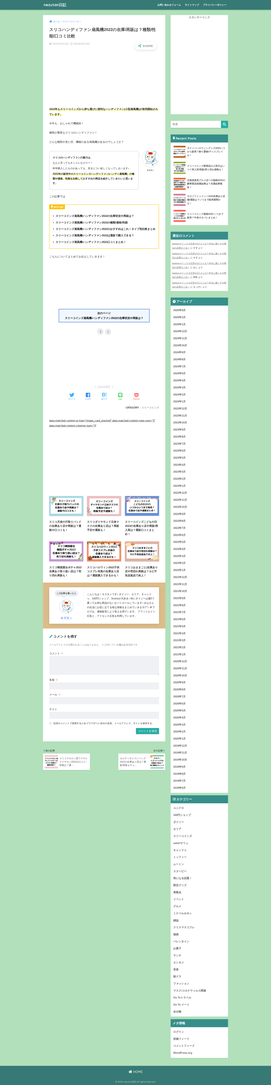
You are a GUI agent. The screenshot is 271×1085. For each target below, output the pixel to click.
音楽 (176, 969)
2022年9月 (179, 513)
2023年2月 (179, 478)
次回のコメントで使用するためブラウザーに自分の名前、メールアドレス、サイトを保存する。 (103, 723)
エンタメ (178, 962)
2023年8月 (179, 436)
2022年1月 (179, 570)
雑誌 (176, 920)
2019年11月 (180, 752)
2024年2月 (179, 394)
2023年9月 (179, 429)
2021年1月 (179, 654)
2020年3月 (179, 724)
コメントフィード (184, 1045)
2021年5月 (179, 626)
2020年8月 (179, 689)
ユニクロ (178, 807)
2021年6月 (179, 619)
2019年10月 (180, 759)
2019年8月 (179, 773)
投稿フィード (181, 1038)
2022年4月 (179, 549)
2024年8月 (179, 359)
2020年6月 (179, 703)
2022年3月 (179, 556)
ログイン (178, 1031)
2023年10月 (180, 422)
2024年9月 (179, 352)
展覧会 (177, 892)
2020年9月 (179, 682)
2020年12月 (180, 661)
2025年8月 (179, 310)
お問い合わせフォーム (169, 4)
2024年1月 (179, 401)
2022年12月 (180, 492)
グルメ (177, 906)
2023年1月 (179, 485)
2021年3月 (179, 640)
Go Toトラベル (182, 997)
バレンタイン (181, 941)
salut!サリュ (180, 843)
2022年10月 (180, 506)
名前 (53, 679)
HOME (137, 1072)
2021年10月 (180, 591)
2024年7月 (179, 366)
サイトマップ (192, 4)
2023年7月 (179, 443)
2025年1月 (179, 324)
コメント (56, 653)
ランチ (177, 955)
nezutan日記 (55, 5)
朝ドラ (177, 976)
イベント (178, 899)
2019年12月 (180, 745)
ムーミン (178, 864)
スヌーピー (180, 871)
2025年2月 (179, 317)
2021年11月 (180, 584)
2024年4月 (179, 380)
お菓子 (177, 948)
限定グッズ (180, 885)
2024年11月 (180, 338)
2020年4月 (179, 717)
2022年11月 (180, 499)
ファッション (181, 983)
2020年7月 (179, 696)
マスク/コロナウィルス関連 (189, 990)
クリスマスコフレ (184, 927)
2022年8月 (179, 520)
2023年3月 (179, 471)
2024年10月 (180, 345)
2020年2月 (179, 731)
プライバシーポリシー (214, 4)
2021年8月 (179, 605)
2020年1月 (179, 738)
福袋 (176, 934)
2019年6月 (179, 787)
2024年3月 (179, 387)
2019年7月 (179, 780)
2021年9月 (179, 598)
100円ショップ (182, 815)
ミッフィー (180, 857)
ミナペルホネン (182, 913)
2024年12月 (180, 331)
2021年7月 (179, 612)
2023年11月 (180, 415)
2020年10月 (180, 675)
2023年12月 (180, 408)
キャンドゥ (180, 850)
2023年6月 (179, 450)
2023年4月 (179, 464)
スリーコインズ (150, 407)
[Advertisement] (104, 75)
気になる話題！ (182, 878)
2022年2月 (179, 563)
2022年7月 (179, 527)
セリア (177, 828)
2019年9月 (179, 766)
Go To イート (181, 1004)
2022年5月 (179, 541)
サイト (53, 709)
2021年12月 (180, 577)
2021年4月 (179, 633)
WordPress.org (182, 1052)
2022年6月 (179, 535)
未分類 (177, 1011)
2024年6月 (179, 373)
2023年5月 (179, 457)
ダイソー (178, 822)
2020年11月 (180, 668)
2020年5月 (179, 710)
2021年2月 (179, 647)
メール (55, 694)
